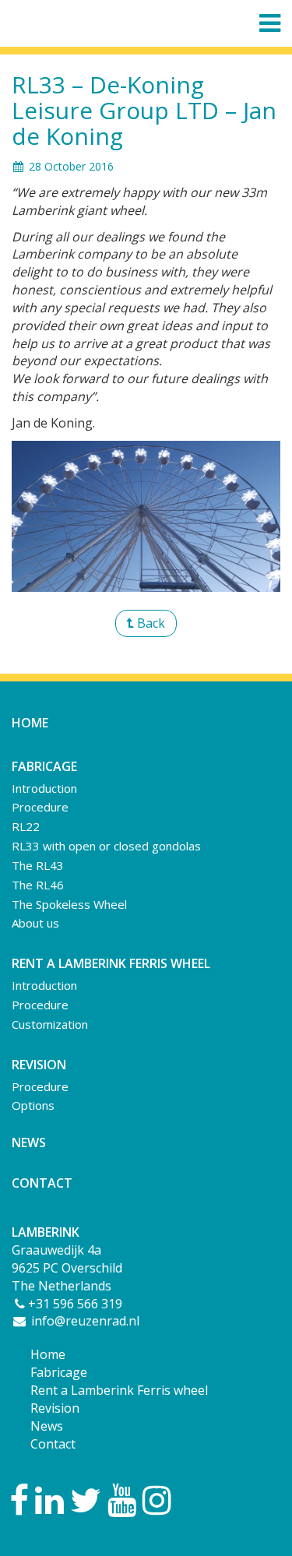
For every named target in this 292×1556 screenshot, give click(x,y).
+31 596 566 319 (75, 1303)
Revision (54, 1408)
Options (33, 1105)
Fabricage (58, 1372)
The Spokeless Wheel (69, 904)
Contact (42, 1183)
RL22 (26, 826)
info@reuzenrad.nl (83, 1320)
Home (30, 722)
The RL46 (38, 884)
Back (149, 623)
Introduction (44, 788)
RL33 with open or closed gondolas (106, 846)
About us (35, 923)
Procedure (40, 807)
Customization (50, 1024)
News (29, 1142)
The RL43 (38, 865)
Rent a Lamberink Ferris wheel (119, 1390)
